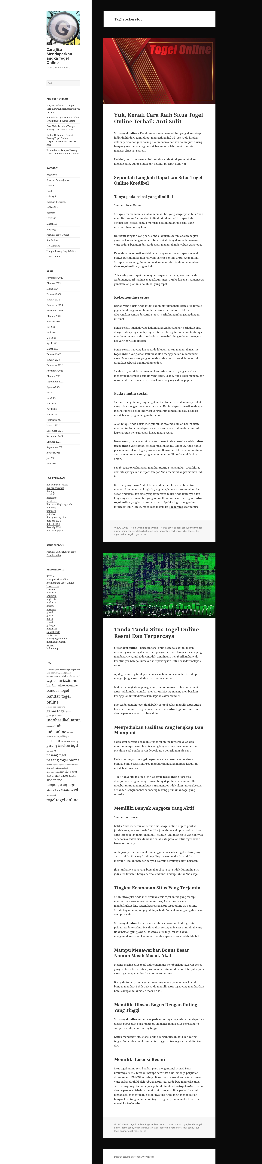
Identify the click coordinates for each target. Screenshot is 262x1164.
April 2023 (52, 343)
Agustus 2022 (53, 387)
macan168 (52, 628)
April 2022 (52, 408)
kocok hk (51, 494)
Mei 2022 (51, 403)
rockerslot (52, 635)
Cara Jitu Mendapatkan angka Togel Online (59, 56)
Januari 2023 (53, 359)
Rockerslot (176, 507)
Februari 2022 (54, 419)
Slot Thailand (53, 245)
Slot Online (52, 240)
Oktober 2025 (54, 283)
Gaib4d (50, 185)
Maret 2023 (52, 348)
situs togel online (53, 772)
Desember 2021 (55, 430)
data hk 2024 (53, 524)
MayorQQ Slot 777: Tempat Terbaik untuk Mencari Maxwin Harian (63, 109)
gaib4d (50, 605)
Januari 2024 (53, 299)
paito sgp (51, 510)
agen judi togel (65, 676)
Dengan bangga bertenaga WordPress (134, 1156)
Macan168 (52, 223)
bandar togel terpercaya (56, 707)
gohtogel (51, 625)
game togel (56, 711)
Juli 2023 (51, 326)
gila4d (50, 612)
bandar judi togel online (62, 685)
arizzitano (68, 680)
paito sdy (51, 507)
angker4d (51, 592)
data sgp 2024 (54, 520)
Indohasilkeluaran (56, 201)
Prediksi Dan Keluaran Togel (61, 551)
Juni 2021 (51, 463)
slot (62, 771)
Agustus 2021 (53, 452)
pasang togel (56, 755)
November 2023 (55, 310)
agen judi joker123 (64, 673)
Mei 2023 (51, 337)
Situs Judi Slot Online (57, 579)
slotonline (72, 776)
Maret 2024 (52, 288)
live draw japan (55, 530)
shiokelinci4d (53, 631)
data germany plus (56, 517)
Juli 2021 (51, 458)
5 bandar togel (52, 669)
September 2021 (55, 447)
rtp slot (55, 765)
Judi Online (52, 207)
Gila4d (50, 191)
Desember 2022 (55, 365)
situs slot (74, 764)
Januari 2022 (53, 425)
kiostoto (51, 589)
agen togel (76, 676)
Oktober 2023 (54, 316)
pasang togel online (57, 638)
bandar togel (58, 690)
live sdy (50, 491)
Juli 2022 (51, 392)
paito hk (51, 514)
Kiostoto (51, 212)
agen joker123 (52, 673)
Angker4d (52, 174)
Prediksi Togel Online (58, 234)
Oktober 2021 (54, 441)
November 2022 (55, 370)
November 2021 (55, 436)
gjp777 (68, 712)
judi (58, 725)
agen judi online (52, 676)
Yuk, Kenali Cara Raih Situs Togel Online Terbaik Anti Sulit (158, 118)
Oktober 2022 (54, 376)
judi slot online (53, 736)
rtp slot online (64, 765)
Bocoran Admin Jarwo (58, 180)
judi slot (70, 732)
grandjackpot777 (54, 715)
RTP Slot (51, 576)
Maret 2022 (52, 414)
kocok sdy (52, 501)
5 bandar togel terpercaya (69, 669)
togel (51, 799)
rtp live (49, 765)
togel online (67, 800)
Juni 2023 (51, 332)
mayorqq (51, 229)
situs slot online (53, 768)
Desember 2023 (55, 305)
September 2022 (55, 381)
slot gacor (71, 771)
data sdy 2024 (54, 527)
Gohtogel (51, 196)
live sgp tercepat (55, 487)
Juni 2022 (51, 398)
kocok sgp (52, 497)
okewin (50, 645)
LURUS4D (51, 218)
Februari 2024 (54, 294)
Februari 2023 (54, 354)
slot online (54, 780)
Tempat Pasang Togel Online (61, 251)
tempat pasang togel (61, 785)
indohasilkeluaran (56, 641)
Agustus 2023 (53, 321)
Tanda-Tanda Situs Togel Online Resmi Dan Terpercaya (156, 632)
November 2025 (55, 277)
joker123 (50, 726)
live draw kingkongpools (59, 504)
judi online (56, 731)
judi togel (64, 736)
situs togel (64, 768)
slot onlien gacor (57, 775)
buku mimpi (53, 648)
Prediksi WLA (54, 555)
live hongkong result (57, 484)
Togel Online (53, 256)
